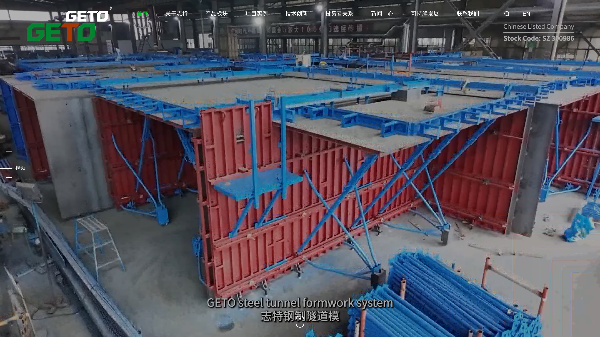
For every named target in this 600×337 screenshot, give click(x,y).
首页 (142, 14)
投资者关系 (339, 14)
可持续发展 (425, 14)
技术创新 (296, 14)
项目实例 (256, 14)
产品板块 (216, 14)
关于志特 (176, 14)
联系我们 (468, 14)
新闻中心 (382, 14)
